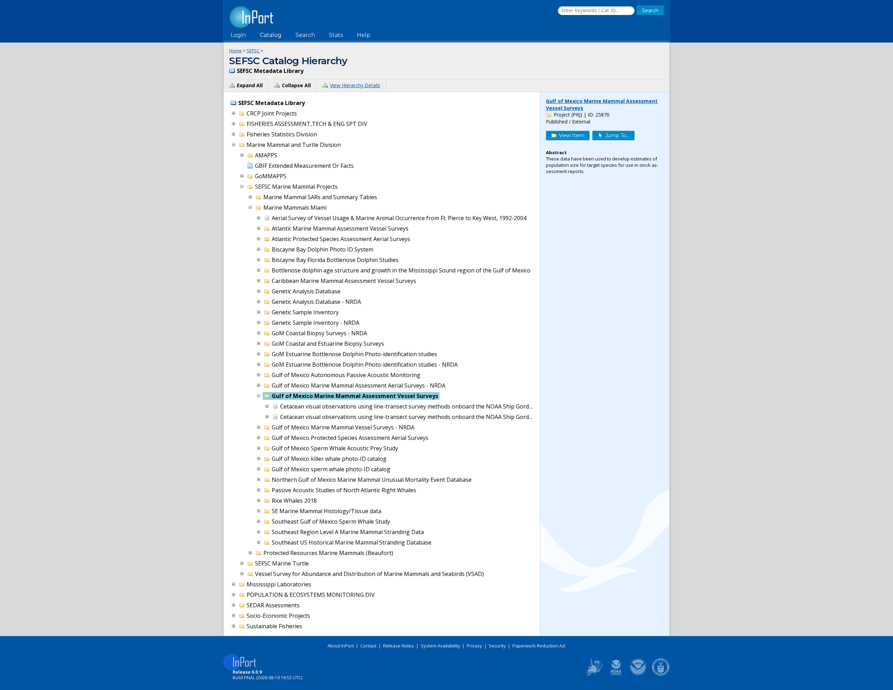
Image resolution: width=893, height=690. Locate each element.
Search (305, 35)
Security (497, 646)
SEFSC (253, 50)
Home (235, 50)
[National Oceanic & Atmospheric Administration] (638, 674)
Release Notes (398, 646)
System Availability (440, 646)
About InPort (341, 646)
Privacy (474, 646)
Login (238, 35)
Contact (368, 646)
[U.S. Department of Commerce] (661, 674)
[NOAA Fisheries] (616, 674)
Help (363, 35)
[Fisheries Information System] (594, 674)
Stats (336, 35)
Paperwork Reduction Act (538, 646)
